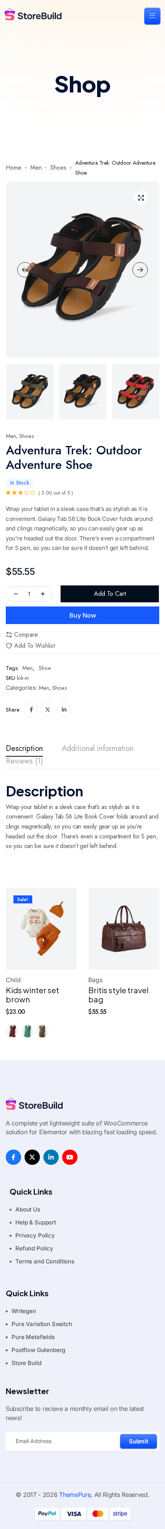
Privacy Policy (35, 1235)
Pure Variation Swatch (42, 1324)
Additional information (98, 749)
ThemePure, (75, 1494)
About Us (27, 1209)
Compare (26, 634)
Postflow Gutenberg (38, 1350)
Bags (95, 980)
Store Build (26, 1363)
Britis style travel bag (118, 994)
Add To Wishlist (34, 645)
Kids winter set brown (32, 994)
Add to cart (110, 593)
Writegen (24, 1311)
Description (24, 749)
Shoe (45, 668)
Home (13, 167)
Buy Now (82, 615)
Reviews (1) (24, 761)
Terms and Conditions (44, 1261)
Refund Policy (34, 1248)
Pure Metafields (33, 1337)
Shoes (58, 167)
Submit (138, 1441)
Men (36, 167)
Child (13, 980)
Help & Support (35, 1222)
